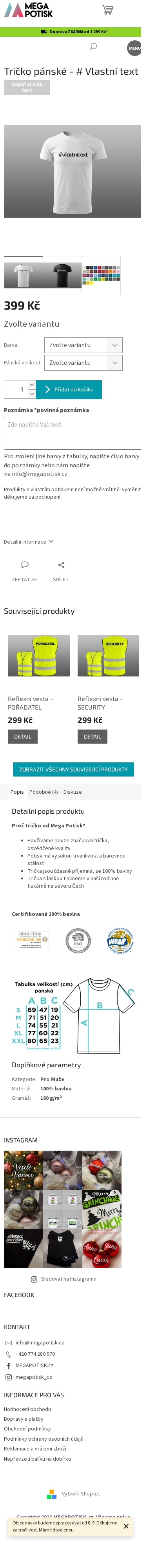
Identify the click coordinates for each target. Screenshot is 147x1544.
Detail (22, 736)
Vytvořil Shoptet (81, 1494)
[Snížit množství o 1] (32, 393)
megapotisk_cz (34, 1377)
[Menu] (134, 47)
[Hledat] (93, 47)
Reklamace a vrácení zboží (35, 1449)
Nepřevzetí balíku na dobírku (37, 1459)
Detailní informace (25, 542)
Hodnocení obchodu (27, 1409)
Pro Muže (52, 1079)
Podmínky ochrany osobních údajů (43, 1439)
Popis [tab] (17, 792)
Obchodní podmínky (27, 1429)
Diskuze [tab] (73, 792)
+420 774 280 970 (35, 1354)
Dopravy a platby (24, 1419)
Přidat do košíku (74, 389)
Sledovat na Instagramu (68, 1279)
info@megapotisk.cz (39, 474)
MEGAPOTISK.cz (35, 1365)
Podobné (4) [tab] (43, 792)
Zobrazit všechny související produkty (73, 769)
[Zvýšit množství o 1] (32, 384)
